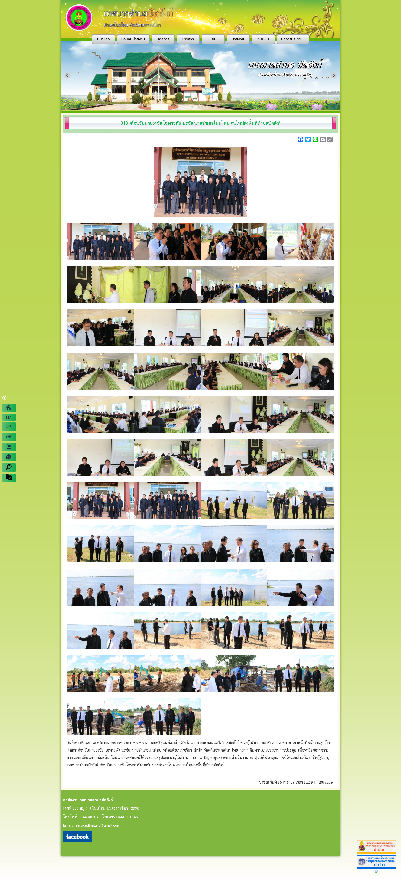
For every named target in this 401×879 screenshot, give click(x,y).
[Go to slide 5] (205, 107)
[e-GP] (9, 437)
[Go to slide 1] (192, 107)
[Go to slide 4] (202, 107)
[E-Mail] (9, 457)
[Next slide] (333, 75)
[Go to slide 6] (209, 107)
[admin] (9, 447)
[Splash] (9, 408)
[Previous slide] (67, 75)
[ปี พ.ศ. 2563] (9, 426)
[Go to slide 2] (195, 107)
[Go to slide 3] (199, 107)
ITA (9, 417)
